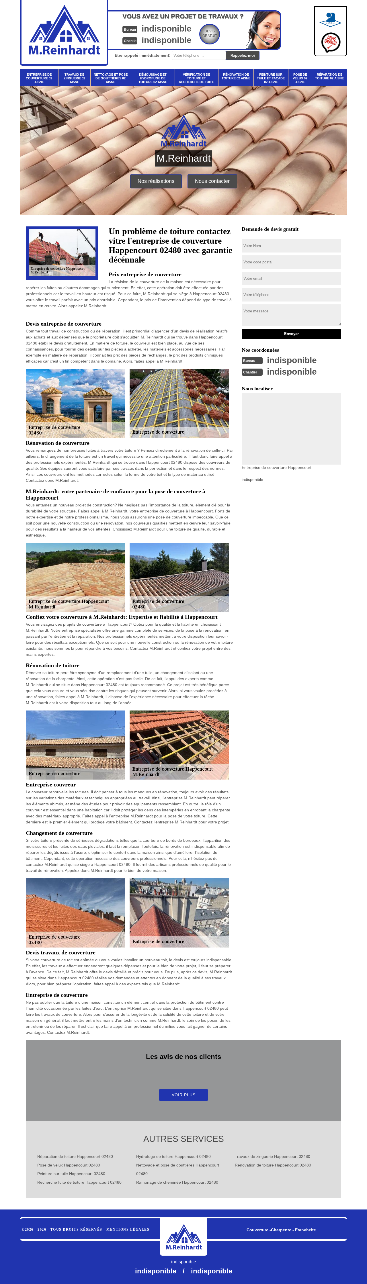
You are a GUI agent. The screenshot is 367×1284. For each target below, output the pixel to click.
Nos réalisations (156, 181)
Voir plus (184, 1095)
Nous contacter (212, 181)
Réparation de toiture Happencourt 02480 (75, 1156)
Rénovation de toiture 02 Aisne (236, 76)
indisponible (167, 28)
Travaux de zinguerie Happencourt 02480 (272, 1156)
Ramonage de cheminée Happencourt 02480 (177, 1182)
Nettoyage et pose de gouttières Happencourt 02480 (177, 1169)
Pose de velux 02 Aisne (300, 78)
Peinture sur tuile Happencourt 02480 (71, 1173)
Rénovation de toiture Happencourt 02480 (273, 1165)
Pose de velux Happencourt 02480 (68, 1165)
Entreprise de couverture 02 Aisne (39, 78)
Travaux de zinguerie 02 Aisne (74, 78)
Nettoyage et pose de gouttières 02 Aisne (111, 78)
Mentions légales (127, 1230)
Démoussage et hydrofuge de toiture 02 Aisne (152, 78)
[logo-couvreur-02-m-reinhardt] (183, 1237)
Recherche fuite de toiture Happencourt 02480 (79, 1182)
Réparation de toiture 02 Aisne (329, 76)
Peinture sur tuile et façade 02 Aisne (271, 78)
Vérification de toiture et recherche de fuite (196, 78)
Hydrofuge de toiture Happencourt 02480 (173, 1156)
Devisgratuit (209, 33)
